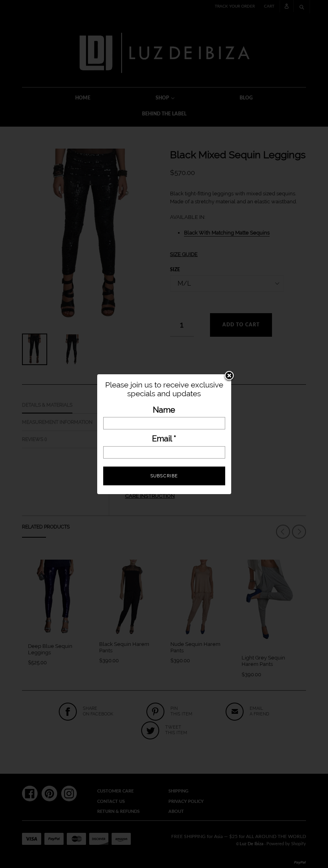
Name (164, 410)
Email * (164, 438)
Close (229, 376)
